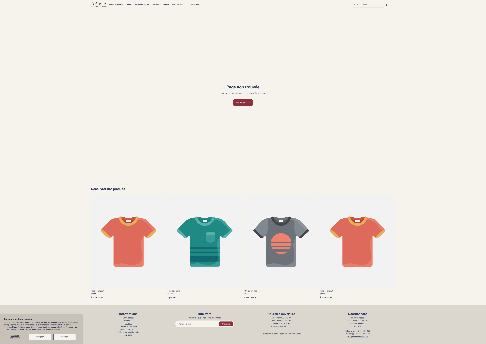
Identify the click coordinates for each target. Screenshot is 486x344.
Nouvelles (128, 321)
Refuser (64, 337)
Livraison (128, 323)
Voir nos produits (243, 102)
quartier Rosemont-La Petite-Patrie (286, 334)
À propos (128, 335)
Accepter (40, 337)
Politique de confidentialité (49, 329)
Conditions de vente (128, 329)
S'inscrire (226, 324)
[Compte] (386, 4)
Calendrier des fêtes (128, 326)
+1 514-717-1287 (363, 334)
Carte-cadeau (128, 318)
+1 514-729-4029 (362, 331)
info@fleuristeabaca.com (357, 337)
